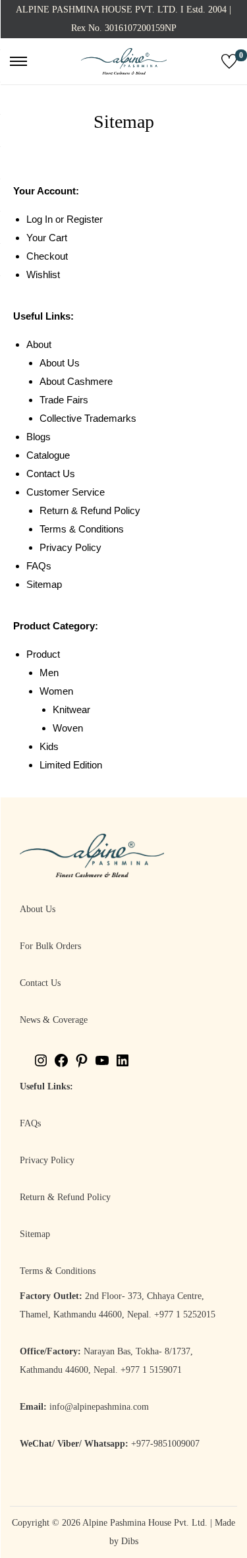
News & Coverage (54, 1020)
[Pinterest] (82, 1065)
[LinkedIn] (122, 1065)
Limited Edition (71, 764)
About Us (60, 362)
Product (43, 654)
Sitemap (44, 584)
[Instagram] (41, 1065)
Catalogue (48, 455)
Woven (68, 728)
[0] (229, 61)
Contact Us (50, 473)
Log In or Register (64, 219)
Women (56, 691)
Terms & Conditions (82, 528)
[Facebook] (61, 1065)
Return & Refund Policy (90, 510)
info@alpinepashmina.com (99, 1407)
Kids (49, 746)
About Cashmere (76, 381)
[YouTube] (102, 1065)
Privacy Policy (70, 547)
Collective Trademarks (88, 418)
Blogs (38, 436)
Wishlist (43, 274)
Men (49, 672)
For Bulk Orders (50, 946)
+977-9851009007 (165, 1444)
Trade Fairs (64, 399)
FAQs (38, 565)
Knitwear (71, 709)
